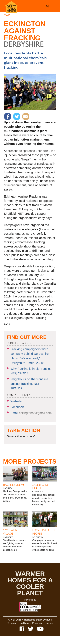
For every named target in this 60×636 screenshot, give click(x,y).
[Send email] (26, 116)
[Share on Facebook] (8, 116)
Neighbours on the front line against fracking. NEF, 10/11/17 (29, 383)
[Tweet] (17, 116)
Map (7, 15)
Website (16, 401)
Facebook (17, 407)
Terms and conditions (18, 623)
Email (31, 413)
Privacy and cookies (42, 623)
